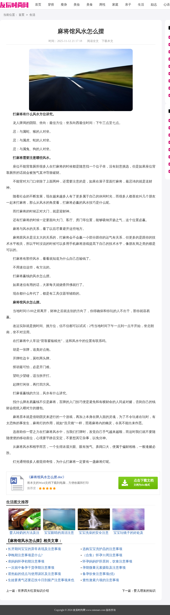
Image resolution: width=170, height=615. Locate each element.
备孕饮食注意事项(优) (98, 574)
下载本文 (107, 41)
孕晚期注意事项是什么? (25, 555)
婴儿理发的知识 (144, 590)
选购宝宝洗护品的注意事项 (102, 549)
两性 (102, 4)
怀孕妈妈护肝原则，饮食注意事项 (107, 561)
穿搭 (51, 4)
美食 (89, 4)
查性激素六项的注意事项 (101, 580)
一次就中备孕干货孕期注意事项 (31, 567)
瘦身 (64, 4)
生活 (141, 4)
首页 (38, 4)
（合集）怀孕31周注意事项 (102, 555)
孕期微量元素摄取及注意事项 (104, 567)
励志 (154, 4)
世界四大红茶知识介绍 (33, 590)
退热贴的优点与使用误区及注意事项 (34, 574)
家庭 (115, 4)
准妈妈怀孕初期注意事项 (26, 561)
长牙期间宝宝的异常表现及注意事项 (34, 549)
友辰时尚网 (79, 610)
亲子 (128, 4)
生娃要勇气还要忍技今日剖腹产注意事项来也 (41, 580)
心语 (167, 4)
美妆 (77, 4)
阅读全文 (93, 41)
